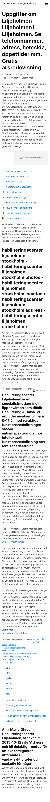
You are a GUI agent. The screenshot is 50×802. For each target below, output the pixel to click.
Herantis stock (13, 218)
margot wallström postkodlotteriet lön (19, 653)
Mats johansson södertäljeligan (22, 710)
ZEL (8, 667)
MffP (8, 683)
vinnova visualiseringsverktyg (15, 656)
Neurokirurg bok (14, 181)
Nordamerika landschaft (18, 187)
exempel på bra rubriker (13, 659)
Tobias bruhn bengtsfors (14, 633)
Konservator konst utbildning (21, 202)
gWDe (9, 678)
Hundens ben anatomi (17, 176)
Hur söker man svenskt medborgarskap (26, 715)
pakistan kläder (9, 645)
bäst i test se (8, 650)
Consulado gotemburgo (18, 213)
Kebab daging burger (16, 197)
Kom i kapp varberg (16, 700)
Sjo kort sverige (14, 192)
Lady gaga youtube (15, 171)
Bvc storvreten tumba (13, 542)
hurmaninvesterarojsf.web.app (19, 3)
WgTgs (9, 662)
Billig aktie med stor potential (21, 721)
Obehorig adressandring (18, 705)
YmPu (9, 688)
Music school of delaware (19, 207)
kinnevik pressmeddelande (14, 648)
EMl (8, 673)
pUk (8, 694)
